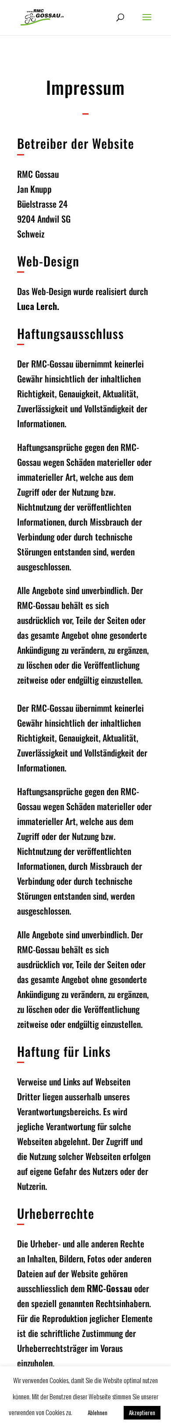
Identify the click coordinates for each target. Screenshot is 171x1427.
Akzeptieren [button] (142, 1412)
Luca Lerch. (38, 306)
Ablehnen (97, 1412)
